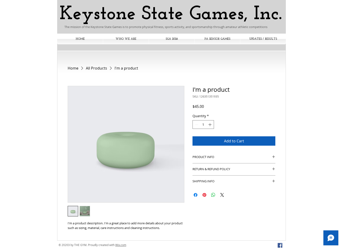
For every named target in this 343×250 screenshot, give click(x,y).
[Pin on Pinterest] (204, 195)
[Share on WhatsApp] (213, 195)
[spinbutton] (203, 124)
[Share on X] (222, 195)
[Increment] (210, 124)
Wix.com (120, 245)
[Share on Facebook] (195, 195)
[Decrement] (196, 124)
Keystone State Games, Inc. (171, 14)
